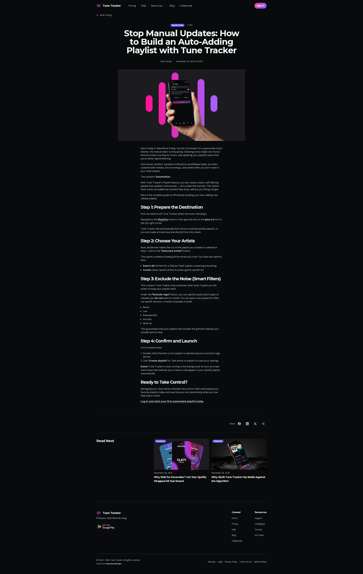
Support (258, 518)
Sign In (260, 5)
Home (234, 518)
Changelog (260, 523)
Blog (172, 5)
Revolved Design (113, 564)
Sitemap (211, 561)
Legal (220, 561)
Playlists (163, 219)
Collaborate (186, 5)
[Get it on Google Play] (111, 525)
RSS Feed (259, 535)
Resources (156, 5)
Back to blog (105, 15)
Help (143, 5)
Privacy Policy (231, 561)
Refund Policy (260, 561)
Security (258, 529)
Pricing (132, 5)
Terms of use (245, 561)
